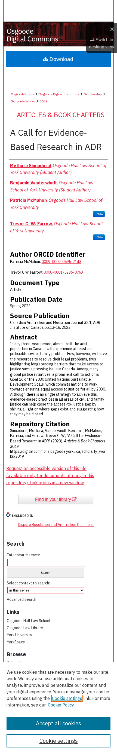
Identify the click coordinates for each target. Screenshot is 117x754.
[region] (58, 708)
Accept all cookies (58, 723)
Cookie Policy (61, 705)
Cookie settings (67, 698)
